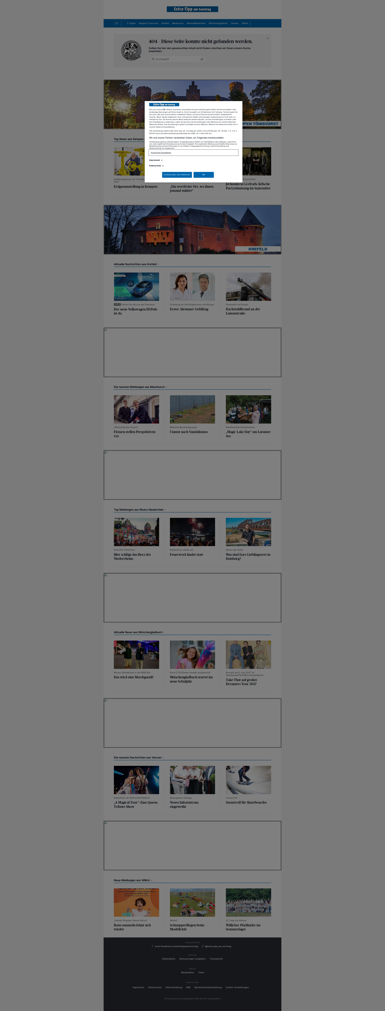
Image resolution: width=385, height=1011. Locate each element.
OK (203, 175)
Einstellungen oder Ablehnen (177, 175)
